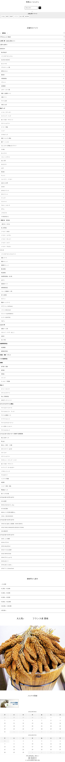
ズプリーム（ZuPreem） (7, 306)
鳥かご (2, 385)
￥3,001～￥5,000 (5, 593)
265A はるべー (5, 561)
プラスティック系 (5, 67)
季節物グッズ (4, 489)
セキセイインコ (5, 190)
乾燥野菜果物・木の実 (6, 276)
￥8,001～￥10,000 (6, 601)
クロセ (3, 16)
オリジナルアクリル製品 (6, 403)
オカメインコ (4, 194)
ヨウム (2, 209)
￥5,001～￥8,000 (5, 597)
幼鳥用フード (4, 283)
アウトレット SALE (5, 37)
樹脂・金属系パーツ (6, 93)
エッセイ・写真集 (5, 381)
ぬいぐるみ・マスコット (7, 119)
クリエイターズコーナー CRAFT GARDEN (11, 433)
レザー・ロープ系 (5, 89)
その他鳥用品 (3, 358)
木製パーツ (4, 97)
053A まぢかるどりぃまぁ (7, 504)
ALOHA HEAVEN (5, 59)
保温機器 (3, 347)
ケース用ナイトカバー (6, 426)
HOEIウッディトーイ (6, 400)
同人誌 (2, 441)
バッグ (2, 130)
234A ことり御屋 (5, 538)
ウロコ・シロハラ (5, 205)
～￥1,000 (3, 584)
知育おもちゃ (4, 71)
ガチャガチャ (3, 44)
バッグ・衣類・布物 (6, 486)
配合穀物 (3, 268)
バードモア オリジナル (7, 56)
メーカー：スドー (5, 242)
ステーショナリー (5, 123)
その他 (2, 149)
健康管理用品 (3, 343)
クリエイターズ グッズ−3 (7, 534)
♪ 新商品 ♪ (4, 33)
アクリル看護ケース (6, 415)
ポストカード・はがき (6, 448)
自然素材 (3, 86)
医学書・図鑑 (4, 366)
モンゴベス (4, 153)
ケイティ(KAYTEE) (5, 317)
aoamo (3, 186)
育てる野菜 (4, 295)
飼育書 (2, 370)
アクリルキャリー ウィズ (7, 411)
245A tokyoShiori (5, 546)
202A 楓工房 (4, 531)
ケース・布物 (4, 127)
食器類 (2, 482)
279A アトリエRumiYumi (7, 568)
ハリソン (16, 16)
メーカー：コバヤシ (6, 235)
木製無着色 (4, 78)
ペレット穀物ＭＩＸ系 (6, 291)
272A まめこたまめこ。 (7, 564)
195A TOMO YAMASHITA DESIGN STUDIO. (12, 527)
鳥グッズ (2, 108)
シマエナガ (4, 212)
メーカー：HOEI (5, 231)
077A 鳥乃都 (4, 508)
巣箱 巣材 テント (5, 354)
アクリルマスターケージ (7, 422)
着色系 (2, 74)
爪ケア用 (3, 339)
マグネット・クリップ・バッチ (9, 460)
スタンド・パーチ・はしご (7, 332)
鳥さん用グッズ (5, 437)
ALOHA (27, 16)
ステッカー (4, 452)
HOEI (7, 16)
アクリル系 (4, 100)
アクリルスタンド (5, 430)
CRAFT (11, 16)
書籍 (1, 362)
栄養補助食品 (4, 287)
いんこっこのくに (5, 156)
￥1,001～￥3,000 (5, 588)
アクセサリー (4, 474)
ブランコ (3, 82)
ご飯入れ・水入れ (5, 224)
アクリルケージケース (6, 407)
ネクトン (3, 298)
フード (2, 250)
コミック (3, 377)
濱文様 (2, 171)
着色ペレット (4, 261)
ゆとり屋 (22, 16)
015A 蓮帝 (4, 501)
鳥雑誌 (2, 373)
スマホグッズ (4, 134)
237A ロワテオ (5, 542)
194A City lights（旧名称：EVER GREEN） (12, 523)
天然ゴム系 (4, 104)
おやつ (2, 280)
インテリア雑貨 (5, 478)
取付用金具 (4, 52)
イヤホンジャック (5, 471)
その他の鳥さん (5, 216)
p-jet (2, 168)
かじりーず (4, 63)
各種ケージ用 (4, 328)
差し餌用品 (4, 227)
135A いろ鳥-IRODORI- (7, 516)
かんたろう (4, 164)
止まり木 (2, 324)
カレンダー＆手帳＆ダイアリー (9, 145)
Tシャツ (3, 175)
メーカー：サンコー (6, 239)
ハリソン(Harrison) (6, 309)
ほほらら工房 (4, 182)
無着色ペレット (5, 265)
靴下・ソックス (5, 142)
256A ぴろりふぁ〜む (6, 557)
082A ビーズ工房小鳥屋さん (8, 512)
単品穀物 (3, 272)
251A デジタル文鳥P (6, 549)
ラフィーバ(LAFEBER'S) (7, 313)
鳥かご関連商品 (5, 396)
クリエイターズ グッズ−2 (7, 519)
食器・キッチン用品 (6, 138)
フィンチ (3, 197)
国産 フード (4, 257)
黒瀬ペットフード (5, 302)
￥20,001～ (4, 610)
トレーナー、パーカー (6, 179)
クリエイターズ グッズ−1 (7, 497)
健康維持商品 (4, 351)
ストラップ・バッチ (6, 115)
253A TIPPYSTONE (6, 553)
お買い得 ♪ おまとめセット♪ (7, 40)
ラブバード (4, 201)
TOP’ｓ (3, 321)
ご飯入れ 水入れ (5, 220)
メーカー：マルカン (6, 246)
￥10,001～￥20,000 (6, 606)
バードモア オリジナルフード (8, 254)
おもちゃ (2, 48)
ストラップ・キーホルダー (7, 467)
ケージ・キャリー (5, 388)
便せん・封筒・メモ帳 (6, 445)
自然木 (2, 336)
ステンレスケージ (5, 392)
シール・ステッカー (6, 112)
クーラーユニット (5, 418)
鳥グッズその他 (5, 493)
